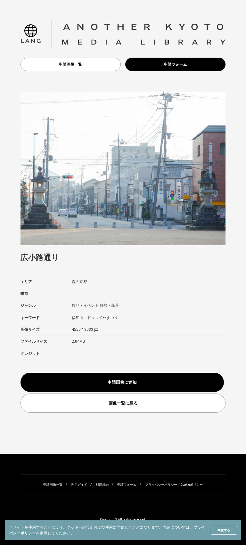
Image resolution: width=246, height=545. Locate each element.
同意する (223, 530)
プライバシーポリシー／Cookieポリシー (174, 484)
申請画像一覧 (70, 64)
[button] (30, 34)
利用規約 (102, 484)
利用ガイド (79, 484)
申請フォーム (175, 64)
